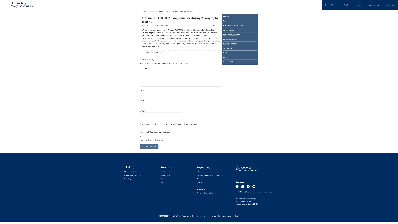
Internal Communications (264, 192)
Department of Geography (149, 11)
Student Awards (228, 30)
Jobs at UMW (165, 175)
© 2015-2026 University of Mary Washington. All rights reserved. (182, 216)
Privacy (199, 182)
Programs (226, 16)
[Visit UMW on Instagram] (243, 187)
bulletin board (156, 52)
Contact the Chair (229, 62)
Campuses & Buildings (132, 175)
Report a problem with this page (220, 216)
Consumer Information (205, 193)
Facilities (226, 57)
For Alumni (226, 53)
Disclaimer (200, 186)
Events (162, 182)
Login (237, 216)
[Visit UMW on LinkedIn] (248, 187)
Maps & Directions (130, 172)
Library (162, 172)
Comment (144, 68)
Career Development (230, 43)
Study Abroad (227, 48)
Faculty (225, 21)
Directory (127, 179)
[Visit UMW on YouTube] (253, 187)
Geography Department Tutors (233, 25)
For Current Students (230, 39)
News (162, 179)
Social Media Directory (243, 192)
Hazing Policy (201, 189)
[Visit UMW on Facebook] (237, 187)
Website (143, 111)
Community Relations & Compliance (210, 175)
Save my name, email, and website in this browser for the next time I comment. (168, 124)
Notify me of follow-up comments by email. (155, 132)
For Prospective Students (231, 34)
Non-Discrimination (203, 179)
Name (142, 90)
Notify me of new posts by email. (152, 140)
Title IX (199, 172)
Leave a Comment (214, 25)
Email (142, 101)
